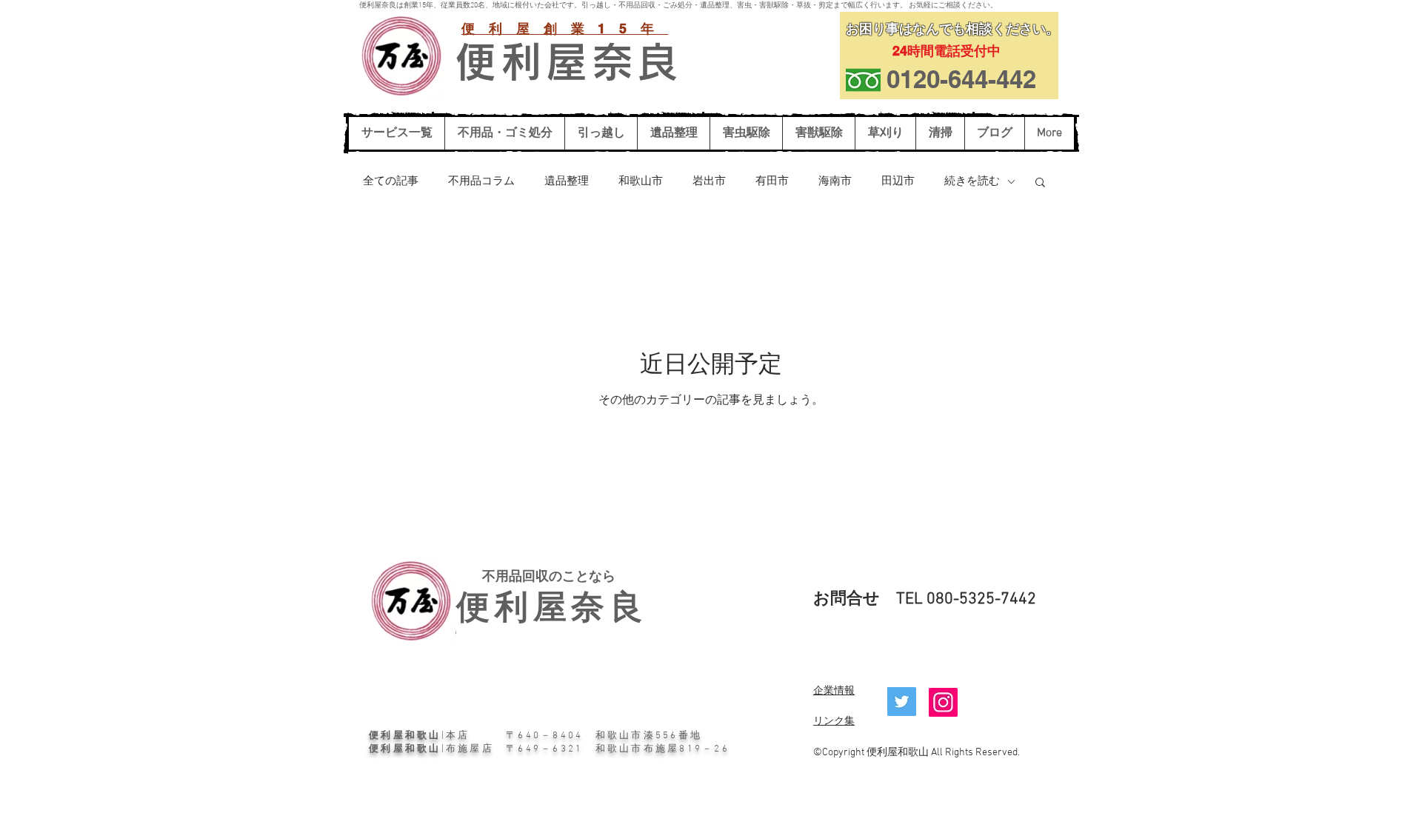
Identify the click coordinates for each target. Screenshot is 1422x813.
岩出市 (709, 181)
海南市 (835, 181)
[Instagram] (943, 702)
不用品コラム (481, 181)
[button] (1040, 183)
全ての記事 (390, 181)
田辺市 (898, 181)
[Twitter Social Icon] (901, 701)
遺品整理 (566, 181)
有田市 (772, 181)
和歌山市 (640, 181)
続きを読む (972, 181)
